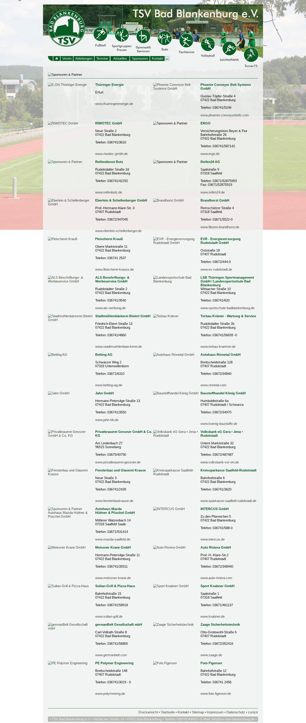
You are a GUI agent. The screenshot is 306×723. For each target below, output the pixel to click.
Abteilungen (83, 58)
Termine (102, 58)
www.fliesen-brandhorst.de (219, 227)
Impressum (215, 712)
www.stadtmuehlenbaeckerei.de (118, 346)
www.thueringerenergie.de (114, 104)
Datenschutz (235, 712)
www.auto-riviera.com (216, 578)
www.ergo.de (210, 154)
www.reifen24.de (212, 192)
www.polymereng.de (110, 693)
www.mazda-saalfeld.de (112, 539)
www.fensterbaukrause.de (114, 501)
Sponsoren (140, 58)
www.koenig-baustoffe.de (218, 424)
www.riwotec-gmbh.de (111, 154)
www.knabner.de (212, 616)
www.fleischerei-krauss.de (114, 269)
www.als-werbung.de (110, 308)
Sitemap (198, 712)
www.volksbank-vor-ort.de (219, 462)
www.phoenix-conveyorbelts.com (224, 115)
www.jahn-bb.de (107, 420)
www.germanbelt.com (111, 655)
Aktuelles (120, 58)
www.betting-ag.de (108, 385)
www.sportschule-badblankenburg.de (227, 308)
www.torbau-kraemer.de (217, 346)
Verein (66, 58)
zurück (253, 712)
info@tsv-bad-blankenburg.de (232, 719)
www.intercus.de (212, 539)
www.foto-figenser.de (215, 693)
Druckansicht (148, 712)
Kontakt (157, 58)
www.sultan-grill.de (109, 616)
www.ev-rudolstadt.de (216, 269)
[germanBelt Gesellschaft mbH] (71, 628)
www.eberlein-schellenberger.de (118, 231)
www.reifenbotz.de (108, 192)
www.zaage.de (211, 655)
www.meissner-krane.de (113, 578)
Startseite (168, 712)
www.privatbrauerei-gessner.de (117, 462)
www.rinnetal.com (213, 385)
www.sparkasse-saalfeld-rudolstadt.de (228, 501)
